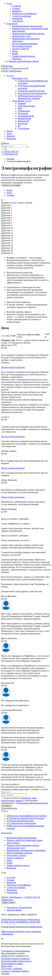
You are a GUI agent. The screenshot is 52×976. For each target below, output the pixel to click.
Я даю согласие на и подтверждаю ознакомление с (24, 800)
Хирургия (22, 123)
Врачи (15, 53)
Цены (15, 51)
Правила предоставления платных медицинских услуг (28, 34)
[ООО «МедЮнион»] (11, 71)
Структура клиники (21, 16)
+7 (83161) (31, 897)
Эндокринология (26, 116)
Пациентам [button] (12, 23)
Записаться (11, 185)
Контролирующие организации (27, 26)
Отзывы (16, 8)
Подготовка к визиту (22, 46)
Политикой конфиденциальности (32, 803)
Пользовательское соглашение (15, 958)
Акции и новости (20, 48)
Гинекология (24, 111)
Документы (17, 21)
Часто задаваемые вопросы (25, 43)
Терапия (22, 103)
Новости (11, 136)
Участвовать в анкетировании (15, 951)
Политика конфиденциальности (16, 961)
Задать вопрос (8, 902)
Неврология (23, 121)
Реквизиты (17, 18)
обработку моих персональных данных (19, 799)
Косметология (24, 118)
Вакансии (16, 11)
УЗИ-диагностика (26, 106)
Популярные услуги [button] (21, 101)
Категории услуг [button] (20, 78)
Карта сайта (6, 966)
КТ (19, 126)
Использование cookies (12, 963)
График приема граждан (23, 56)
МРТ (20, 108)
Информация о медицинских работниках (26, 850)
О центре (16, 6)
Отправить (6, 806)
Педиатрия (23, 113)
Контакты (16, 59)
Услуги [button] (10, 76)
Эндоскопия (23, 128)
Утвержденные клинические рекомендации (21, 926)
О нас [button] (9, 3)
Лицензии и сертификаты (24, 13)
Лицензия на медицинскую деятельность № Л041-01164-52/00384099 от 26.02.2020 (20, 920)
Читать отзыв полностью (13, 367)
